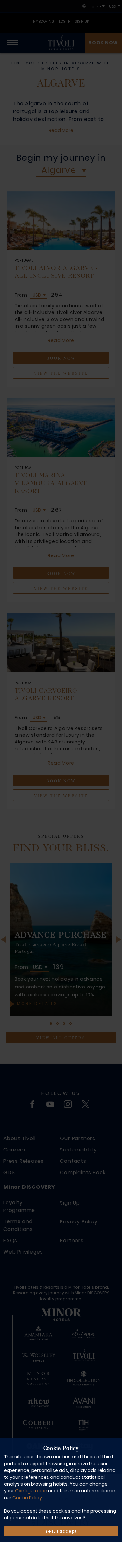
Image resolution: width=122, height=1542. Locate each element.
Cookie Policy (27, 1497)
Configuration (31, 1491)
